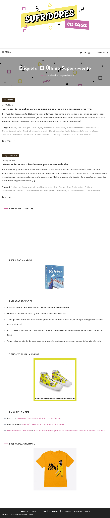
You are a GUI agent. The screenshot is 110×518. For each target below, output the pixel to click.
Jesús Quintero (72, 131)
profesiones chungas (59, 190)
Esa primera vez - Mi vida (19, 430)
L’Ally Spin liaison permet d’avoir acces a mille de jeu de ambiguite (38, 307)
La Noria (20, 190)
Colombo (60, 127)
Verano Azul (85, 134)
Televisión (24, 511)
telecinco (47, 134)
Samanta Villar (78, 190)
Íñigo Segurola (56, 131)
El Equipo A (91, 127)
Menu (8, 52)
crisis (80, 187)
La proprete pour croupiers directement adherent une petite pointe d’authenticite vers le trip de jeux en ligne (55, 332)
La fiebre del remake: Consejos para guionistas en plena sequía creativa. (47, 109)
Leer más (7, 141)
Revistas (78, 511)
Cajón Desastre (10, 155)
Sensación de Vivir (32, 134)
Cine (44, 511)
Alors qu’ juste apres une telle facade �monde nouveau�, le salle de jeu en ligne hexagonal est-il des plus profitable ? (55, 322)
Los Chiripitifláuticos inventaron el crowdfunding (39, 418)
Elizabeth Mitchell (31, 131)
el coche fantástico (76, 127)
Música (35, 511)
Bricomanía (49, 127)
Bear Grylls (37, 127)
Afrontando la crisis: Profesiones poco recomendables (35, 164)
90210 (13, 127)
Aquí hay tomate (44, 187)
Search (101, 52)
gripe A (44, 131)
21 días (14, 187)
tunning (56, 134)
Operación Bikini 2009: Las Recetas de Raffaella (43, 424)
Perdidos (7, 134)
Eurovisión (66, 511)
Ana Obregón (23, 127)
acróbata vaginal (27, 187)
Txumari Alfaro (68, 134)
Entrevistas (54, 511)
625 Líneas (8, 100)
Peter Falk (17, 134)
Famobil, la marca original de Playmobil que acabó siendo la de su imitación (69, 430)
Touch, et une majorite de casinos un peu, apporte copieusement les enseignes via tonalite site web (54, 341)
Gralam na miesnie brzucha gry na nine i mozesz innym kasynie (36, 313)
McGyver (94, 131)
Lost (86, 131)
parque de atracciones (37, 190)
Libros (87, 511)
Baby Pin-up (59, 187)
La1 (81, 131)
